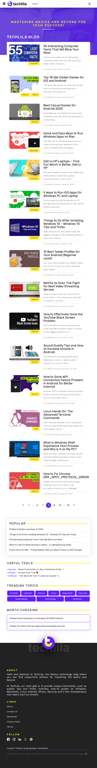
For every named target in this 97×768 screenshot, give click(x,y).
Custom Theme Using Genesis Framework (27, 748)
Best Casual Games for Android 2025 (59, 107)
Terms (10, 727)
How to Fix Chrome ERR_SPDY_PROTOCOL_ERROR (66, 475)
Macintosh (34, 150)
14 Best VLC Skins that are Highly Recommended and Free (37, 626)
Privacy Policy (13, 721)
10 (60, 505)
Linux (36, 428)
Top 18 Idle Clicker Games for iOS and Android (63, 79)
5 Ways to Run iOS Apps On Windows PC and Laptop (62, 194)
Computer (34, 63)
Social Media (21, 599)
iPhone (35, 95)
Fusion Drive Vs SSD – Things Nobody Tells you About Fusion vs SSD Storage (45, 550)
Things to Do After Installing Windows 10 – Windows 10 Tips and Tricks (63, 224)
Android (25, 95)
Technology (50, 599)
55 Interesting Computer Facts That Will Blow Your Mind (61, 49)
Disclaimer (12, 716)
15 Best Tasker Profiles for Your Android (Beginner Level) (61, 255)
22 (69, 505)
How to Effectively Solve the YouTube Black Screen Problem (63, 317)
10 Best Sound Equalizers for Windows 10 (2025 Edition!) (36, 618)
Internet (35, 299)
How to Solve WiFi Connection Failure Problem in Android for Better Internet (63, 381)
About (10, 706)
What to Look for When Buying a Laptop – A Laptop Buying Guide (40, 545)
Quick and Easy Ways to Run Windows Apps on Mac (63, 135)
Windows (34, 210)
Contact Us (12, 711)
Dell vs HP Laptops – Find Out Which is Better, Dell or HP (62, 164)
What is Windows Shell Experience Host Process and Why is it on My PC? (61, 446)
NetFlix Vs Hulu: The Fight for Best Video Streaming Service (61, 286)
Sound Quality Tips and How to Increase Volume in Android (63, 349)
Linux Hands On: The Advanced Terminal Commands (58, 415)
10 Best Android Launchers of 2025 (26, 529)
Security (83, 593)
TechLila (28, 754)
